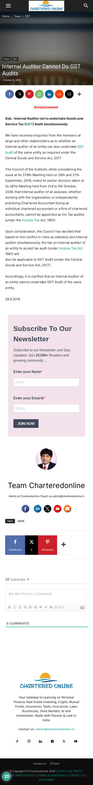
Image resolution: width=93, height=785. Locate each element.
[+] (61, 607)
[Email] (69, 94)
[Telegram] (52, 741)
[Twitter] (47, 509)
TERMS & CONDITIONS (52, 775)
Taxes (17, 16)
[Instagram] (29, 741)
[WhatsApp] (39, 94)
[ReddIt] (59, 94)
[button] (8, 6)
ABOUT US (64, 771)
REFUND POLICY (27, 775)
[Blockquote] (40, 607)
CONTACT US (77, 775)
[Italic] (14, 607)
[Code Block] (45, 607)
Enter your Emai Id (28, 398)
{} (56, 607)
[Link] (50, 607)
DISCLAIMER (46, 780)
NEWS (21, 521)
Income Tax (31, 220)
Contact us (40, 763)
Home (6, 16)
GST (27, 16)
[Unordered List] (35, 607)
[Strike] (24, 607)
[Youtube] (57, 509)
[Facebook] (9, 94)
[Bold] (9, 607)
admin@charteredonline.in (55, 729)
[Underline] (19, 607)
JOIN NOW (26, 423)
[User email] (67, 509)
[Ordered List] (30, 607)
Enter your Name (27, 372)
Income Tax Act (70, 248)
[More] (79, 94)
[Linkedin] (49, 94)
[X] (19, 94)
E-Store (54, 763)
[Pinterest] (29, 94)
